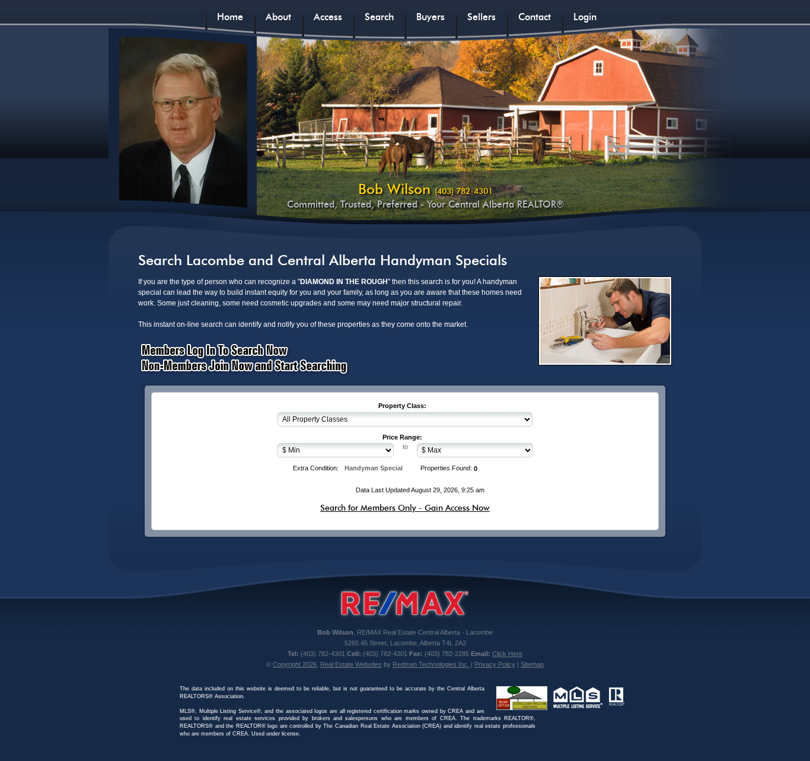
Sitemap (532, 664)
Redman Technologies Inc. (431, 664)
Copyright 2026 (295, 664)
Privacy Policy (494, 664)
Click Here (507, 653)
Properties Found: (446, 468)
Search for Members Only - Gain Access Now (405, 507)
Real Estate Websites (351, 664)
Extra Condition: (316, 468)
